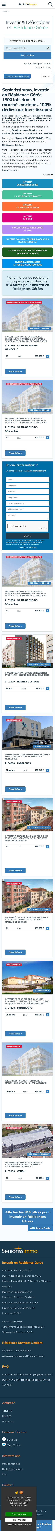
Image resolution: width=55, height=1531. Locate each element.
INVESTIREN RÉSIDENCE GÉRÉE (27, 183)
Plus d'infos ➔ (15, 371)
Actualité (8, 1403)
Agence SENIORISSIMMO (30, 138)
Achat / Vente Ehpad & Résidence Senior (23, 1326)
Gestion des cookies (12, 1469)
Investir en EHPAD (11, 1313)
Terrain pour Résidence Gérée (17, 1332)
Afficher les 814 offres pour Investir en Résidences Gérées (27, 1216)
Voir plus (47, 174)
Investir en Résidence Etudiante (18, 1297)
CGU (4, 1474)
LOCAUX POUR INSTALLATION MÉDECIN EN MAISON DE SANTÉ (27, 252)
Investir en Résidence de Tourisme (20, 1302)
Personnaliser (19, 1519)
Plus (45, 76)
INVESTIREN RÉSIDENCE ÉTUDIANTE (27, 194)
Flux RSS (6, 1416)
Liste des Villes (42, 67)
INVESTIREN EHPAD (27, 217)
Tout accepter (19, 1514)
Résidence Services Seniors (16, 1350)
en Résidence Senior (23, 1356)
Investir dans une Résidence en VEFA (21, 1275)
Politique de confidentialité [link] (19, 1524)
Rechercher (27, 55)
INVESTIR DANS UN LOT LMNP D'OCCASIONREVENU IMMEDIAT (27, 240)
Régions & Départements (37, 63)
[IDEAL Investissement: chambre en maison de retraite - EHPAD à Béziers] (27, 1059)
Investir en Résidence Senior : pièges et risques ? (27, 1374)
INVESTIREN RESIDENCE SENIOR (27, 206)
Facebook (12, 1439)
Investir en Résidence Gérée (27, 40)
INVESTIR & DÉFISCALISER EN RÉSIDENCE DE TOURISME (27, 263)
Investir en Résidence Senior (17, 1291)
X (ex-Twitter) (14, 1445)
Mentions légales (11, 1463)
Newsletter (8, 1421)
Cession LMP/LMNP (12, 1321)
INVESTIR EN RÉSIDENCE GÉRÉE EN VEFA (27, 229)
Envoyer (27, 536)
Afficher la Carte (40, 1228)
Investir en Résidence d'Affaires (18, 1307)
